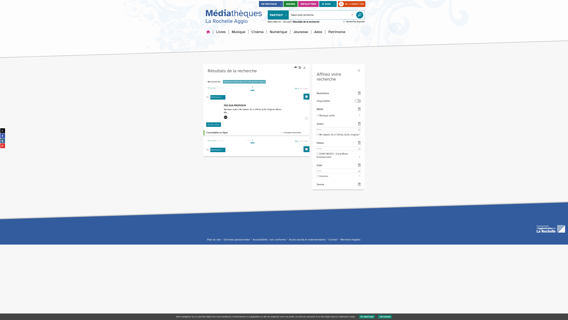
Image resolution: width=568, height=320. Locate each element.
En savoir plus (367, 316)
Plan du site (214, 239)
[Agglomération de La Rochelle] (551, 228)
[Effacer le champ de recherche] (352, 15)
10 (296, 88)
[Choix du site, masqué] (281, 4)
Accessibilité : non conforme (269, 239)
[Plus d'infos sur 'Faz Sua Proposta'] (214, 112)
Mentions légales (350, 239)
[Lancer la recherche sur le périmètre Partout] (360, 15)
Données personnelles (237, 239)
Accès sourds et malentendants (307, 239)
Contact (333, 239)
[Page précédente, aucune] (246, 88)
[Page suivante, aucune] (258, 88)
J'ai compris (384, 316)
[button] (221, 32)
